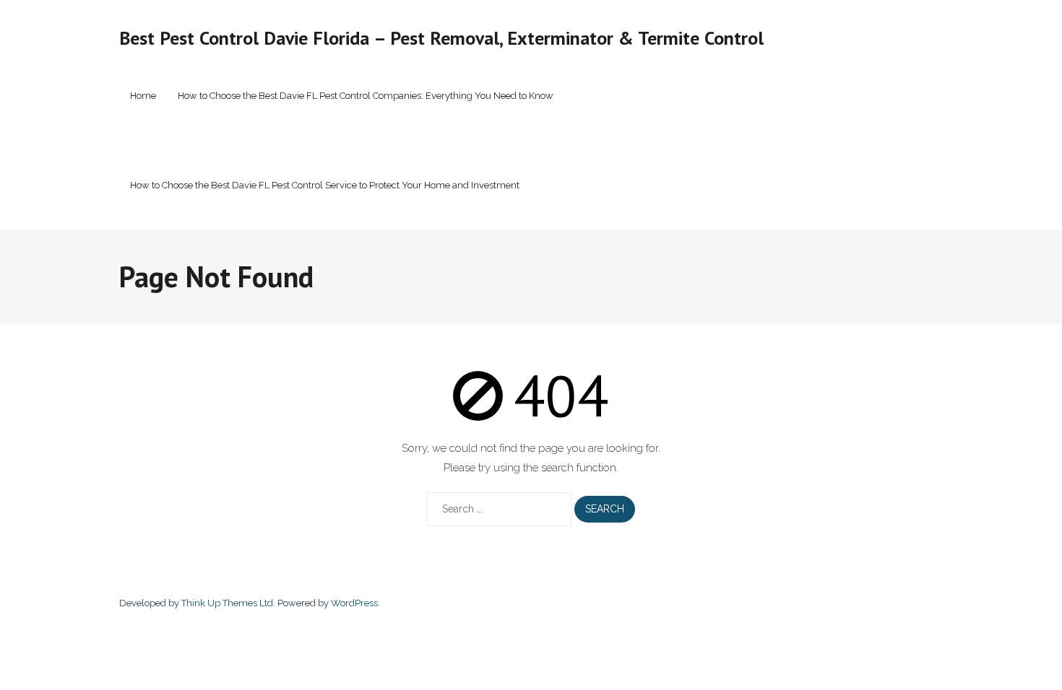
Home (143, 95)
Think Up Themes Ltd (227, 603)
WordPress (354, 603)
